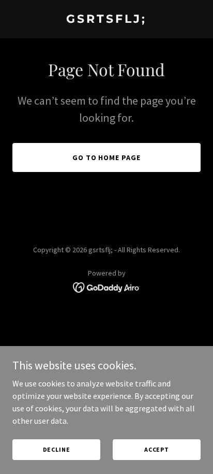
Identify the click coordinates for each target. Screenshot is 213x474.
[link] (106, 20)
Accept (156, 449)
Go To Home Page (106, 157)
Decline (56, 449)
